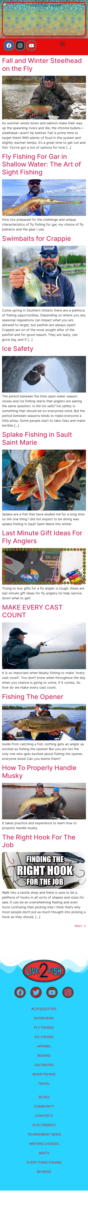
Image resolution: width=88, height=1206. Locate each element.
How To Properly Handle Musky (39, 771)
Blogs (44, 1097)
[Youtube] (31, 45)
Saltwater (44, 1065)
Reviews (44, 1172)
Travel (44, 1084)
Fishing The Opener (32, 697)
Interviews (44, 1018)
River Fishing (44, 1074)
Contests (44, 1116)
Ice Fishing (44, 1037)
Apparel (44, 1046)
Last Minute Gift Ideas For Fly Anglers (42, 537)
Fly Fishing (44, 1027)
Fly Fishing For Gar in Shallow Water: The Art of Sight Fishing (41, 164)
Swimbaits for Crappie (36, 238)
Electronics (44, 1125)
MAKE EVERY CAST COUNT (32, 611)
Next (80, 926)
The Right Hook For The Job (39, 841)
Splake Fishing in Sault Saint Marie (37, 438)
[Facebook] (9, 45)
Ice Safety (17, 349)
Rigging (44, 1055)
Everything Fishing (44, 1162)
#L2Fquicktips (44, 1009)
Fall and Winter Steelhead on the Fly (42, 64)
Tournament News (44, 1134)
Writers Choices (44, 1144)
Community (44, 1106)
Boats (44, 1153)
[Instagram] (20, 45)
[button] (62, 43)
